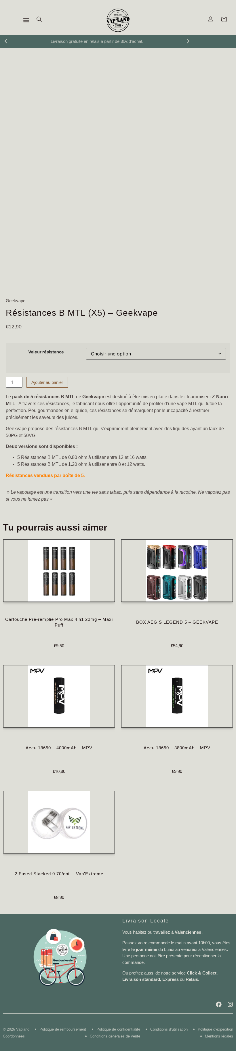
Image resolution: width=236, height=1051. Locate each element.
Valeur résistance (46, 352)
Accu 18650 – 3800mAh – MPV (177, 747)
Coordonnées (14, 1036)
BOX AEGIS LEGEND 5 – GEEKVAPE (177, 622)
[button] (26, 20)
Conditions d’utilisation (169, 1029)
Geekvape (15, 300)
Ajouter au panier (47, 382)
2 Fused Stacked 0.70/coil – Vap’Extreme (59, 873)
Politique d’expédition (215, 1029)
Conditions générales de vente (115, 1036)
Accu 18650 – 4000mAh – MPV (59, 747)
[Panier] (224, 19)
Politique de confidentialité (118, 1029)
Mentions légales (219, 1036)
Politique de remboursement (62, 1029)
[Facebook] (219, 1004)
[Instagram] (230, 1004)
